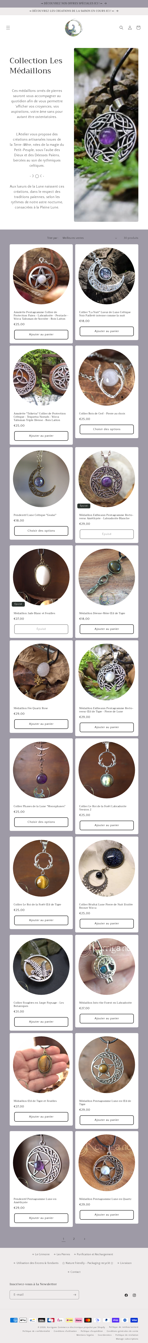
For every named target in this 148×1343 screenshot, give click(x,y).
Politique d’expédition (92, 1331)
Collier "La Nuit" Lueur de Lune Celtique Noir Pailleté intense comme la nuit (105, 314)
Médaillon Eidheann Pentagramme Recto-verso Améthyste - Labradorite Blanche (106, 517)
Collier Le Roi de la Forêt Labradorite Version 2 (103, 808)
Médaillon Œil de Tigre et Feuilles (35, 1101)
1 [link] (63, 1239)
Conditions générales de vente (122, 1331)
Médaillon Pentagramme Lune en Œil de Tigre (105, 1103)
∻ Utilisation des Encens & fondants (35, 1263)
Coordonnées (105, 1335)
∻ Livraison (124, 1263)
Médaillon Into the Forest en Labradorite (105, 1003)
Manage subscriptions (127, 1339)
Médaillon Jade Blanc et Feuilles (34, 613)
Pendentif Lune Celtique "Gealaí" (35, 515)
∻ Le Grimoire (41, 1254)
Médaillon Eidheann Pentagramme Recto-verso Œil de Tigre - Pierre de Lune (106, 710)
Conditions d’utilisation (65, 1331)
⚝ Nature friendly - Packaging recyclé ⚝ (87, 1263)
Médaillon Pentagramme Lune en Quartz (105, 1199)
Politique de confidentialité (36, 1331)
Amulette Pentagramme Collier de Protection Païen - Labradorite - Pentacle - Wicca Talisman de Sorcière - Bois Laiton (41, 316)
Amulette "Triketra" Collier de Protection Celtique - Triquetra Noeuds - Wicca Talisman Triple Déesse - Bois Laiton (40, 417)
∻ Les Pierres (62, 1254)
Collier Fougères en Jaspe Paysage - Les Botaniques (39, 1004)
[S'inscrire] (74, 1294)
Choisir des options (107, 429)
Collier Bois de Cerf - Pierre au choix (102, 413)
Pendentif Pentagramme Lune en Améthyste (35, 1201)
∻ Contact (73, 1272)
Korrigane (52, 1327)
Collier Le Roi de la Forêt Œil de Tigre (37, 904)
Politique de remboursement (123, 1327)
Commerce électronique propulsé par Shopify (81, 1327)
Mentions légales (85, 1335)
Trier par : (53, 238)
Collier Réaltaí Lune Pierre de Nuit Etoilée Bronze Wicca (106, 906)
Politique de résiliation (126, 1335)
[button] (8, 27)
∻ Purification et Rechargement (93, 1254)
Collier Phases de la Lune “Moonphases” (40, 806)
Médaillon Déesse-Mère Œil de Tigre (102, 613)
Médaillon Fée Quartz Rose (31, 708)
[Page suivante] (84, 1239)
